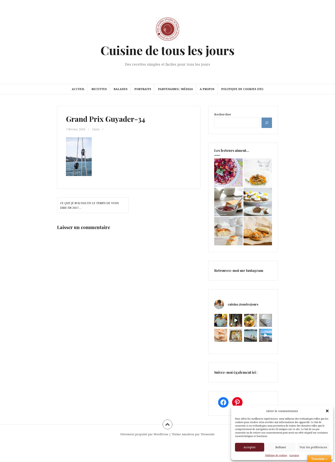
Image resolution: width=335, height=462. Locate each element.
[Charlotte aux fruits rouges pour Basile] (228, 172)
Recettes (99, 89)
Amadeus (188, 434)
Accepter (249, 447)
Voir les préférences (313, 447)
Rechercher (222, 114)
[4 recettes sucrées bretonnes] (257, 202)
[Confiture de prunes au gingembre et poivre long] (228, 202)
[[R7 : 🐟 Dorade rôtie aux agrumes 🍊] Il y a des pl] (235, 335)
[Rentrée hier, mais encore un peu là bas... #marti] (265, 335)
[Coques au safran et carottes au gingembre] (257, 172)
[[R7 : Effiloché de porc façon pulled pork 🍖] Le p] (220, 335)
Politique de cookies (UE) (242, 89)
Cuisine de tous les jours (167, 50)
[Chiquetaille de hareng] (257, 231)
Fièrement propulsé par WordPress (144, 434)
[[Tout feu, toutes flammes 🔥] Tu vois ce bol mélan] (265, 320)
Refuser (280, 447)
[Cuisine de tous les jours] (167, 30)
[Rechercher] (267, 123)
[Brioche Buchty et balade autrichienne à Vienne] (228, 231)
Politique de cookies (276, 455)
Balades (121, 89)
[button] (327, 411)
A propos (294, 455)
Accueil (78, 89)
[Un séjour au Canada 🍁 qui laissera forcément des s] (235, 320)
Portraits (142, 89)
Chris (95, 129)
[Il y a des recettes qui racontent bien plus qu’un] (250, 320)
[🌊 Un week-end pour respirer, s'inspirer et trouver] (250, 335)
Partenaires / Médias (175, 89)
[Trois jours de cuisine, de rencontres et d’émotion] (220, 320)
